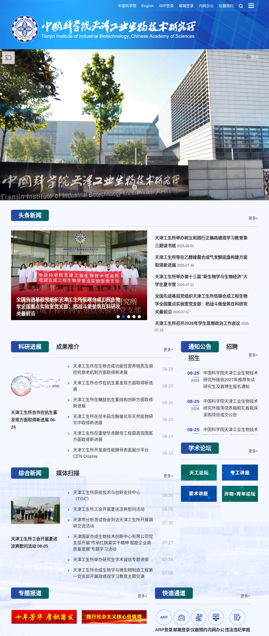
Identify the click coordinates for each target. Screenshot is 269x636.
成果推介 (67, 346)
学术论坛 (199, 448)
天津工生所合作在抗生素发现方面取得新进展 (34, 419)
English (148, 6)
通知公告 (199, 346)
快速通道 (173, 593)
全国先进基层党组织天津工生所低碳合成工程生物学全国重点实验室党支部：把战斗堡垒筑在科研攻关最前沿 (68, 306)
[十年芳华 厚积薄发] (44, 617)
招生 (194, 358)
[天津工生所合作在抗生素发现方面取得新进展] (35, 384)
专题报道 (30, 593)
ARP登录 (166, 6)
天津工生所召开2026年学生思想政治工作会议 (198, 323)
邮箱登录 (186, 6)
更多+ (253, 218)
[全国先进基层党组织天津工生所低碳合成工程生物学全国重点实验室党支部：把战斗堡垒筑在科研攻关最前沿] (79, 274)
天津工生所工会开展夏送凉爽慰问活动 (34, 542)
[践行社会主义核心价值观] (114, 617)
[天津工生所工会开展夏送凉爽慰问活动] (35, 510)
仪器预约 (226, 6)
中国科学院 (127, 6)
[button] (134, 187)
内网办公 (206, 6)
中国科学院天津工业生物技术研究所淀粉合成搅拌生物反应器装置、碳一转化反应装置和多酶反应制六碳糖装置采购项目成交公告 (230, 402)
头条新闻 (30, 215)
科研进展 (30, 346)
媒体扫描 (67, 473)
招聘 (232, 346)
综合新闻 (30, 473)
